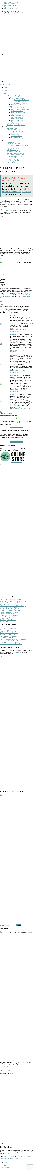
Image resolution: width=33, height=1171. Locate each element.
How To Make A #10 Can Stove (9, 642)
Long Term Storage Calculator (8, 631)
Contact (6, 1169)
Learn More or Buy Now (16, 442)
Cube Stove (13, 360)
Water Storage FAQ (5, 604)
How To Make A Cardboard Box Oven (11, 644)
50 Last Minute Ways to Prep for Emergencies (13, 601)
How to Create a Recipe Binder (9, 607)
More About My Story (6, 1066)
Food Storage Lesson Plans (7, 634)
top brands (16, 652)
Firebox (28, 358)
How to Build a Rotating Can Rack (10, 602)
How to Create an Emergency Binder (10, 599)
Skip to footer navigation (10, 8)
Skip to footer (7, 7)
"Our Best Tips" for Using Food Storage (11, 609)
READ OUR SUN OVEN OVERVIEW (17, 390)
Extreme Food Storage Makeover (9, 615)
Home (5, 1161)
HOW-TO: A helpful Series (7, 617)
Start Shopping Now (16, 462)
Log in (16, 1158)
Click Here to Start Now (16, 427)
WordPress (11, 1158)
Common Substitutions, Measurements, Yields (13, 639)
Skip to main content (9, 3)
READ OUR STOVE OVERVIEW (20, 408)
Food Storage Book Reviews (8, 620)
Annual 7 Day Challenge (7, 613)
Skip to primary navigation (11, 2)
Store (5, 1165)
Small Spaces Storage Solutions (9, 633)
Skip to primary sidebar (10, 5)
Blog (5, 1164)
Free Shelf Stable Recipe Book (8, 636)
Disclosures (7, 1167)
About (5, 1162)
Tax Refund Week (5, 621)
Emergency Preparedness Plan (8, 628)
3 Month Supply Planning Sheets (9, 630)
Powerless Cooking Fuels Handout (9, 640)
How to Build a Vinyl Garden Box (9, 612)
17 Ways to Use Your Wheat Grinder (10, 610)
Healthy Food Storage (6, 618)
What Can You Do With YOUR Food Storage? (13, 606)
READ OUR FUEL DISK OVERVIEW (17, 371)
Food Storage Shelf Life (6, 637)
